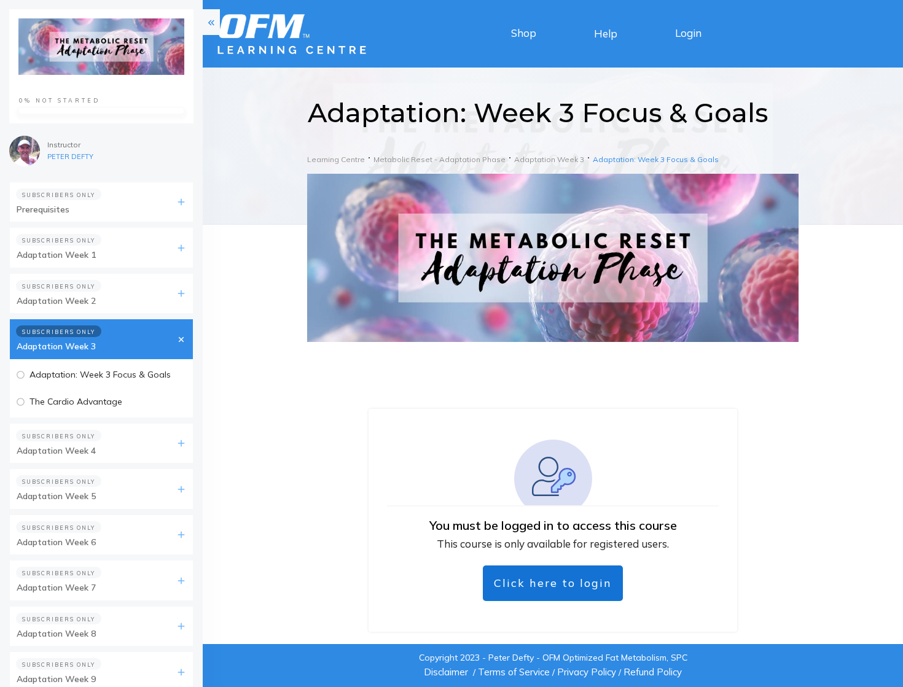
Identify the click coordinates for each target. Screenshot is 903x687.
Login (688, 32)
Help (605, 33)
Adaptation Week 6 (56, 542)
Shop (523, 32)
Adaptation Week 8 (56, 633)
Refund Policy (653, 672)
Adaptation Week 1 (56, 254)
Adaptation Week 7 (56, 587)
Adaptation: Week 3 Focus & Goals (100, 374)
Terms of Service (514, 672)
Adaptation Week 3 (56, 346)
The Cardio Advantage (75, 401)
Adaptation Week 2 (56, 300)
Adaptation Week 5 (56, 496)
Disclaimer (446, 672)
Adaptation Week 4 (56, 450)
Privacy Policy (586, 672)
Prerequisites (43, 209)
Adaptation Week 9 (56, 679)
